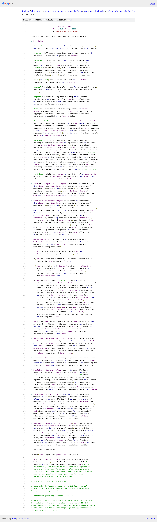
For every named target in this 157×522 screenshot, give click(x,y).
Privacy (20, 518)
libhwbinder (99, 11)
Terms (26, 518)
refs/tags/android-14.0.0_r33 (121, 11)
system (87, 11)
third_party (37, 11)
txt (147, 518)
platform (77, 11)
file (69, 20)
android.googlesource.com (57, 11)
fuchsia (25, 11)
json (153, 518)
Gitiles (14, 518)
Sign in (152, 4)
